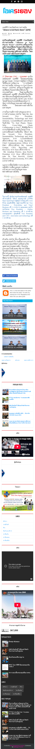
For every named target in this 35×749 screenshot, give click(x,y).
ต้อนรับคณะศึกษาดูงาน (16, 657)
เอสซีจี (22, 33)
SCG (9, 34)
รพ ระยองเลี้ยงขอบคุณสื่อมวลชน (19, 672)
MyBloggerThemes (18, 747)
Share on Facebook (11, 275)
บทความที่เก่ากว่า (28, 360)
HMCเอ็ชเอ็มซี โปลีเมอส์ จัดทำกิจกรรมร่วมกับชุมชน (19, 650)
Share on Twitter (10, 281)
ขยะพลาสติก (17, 33)
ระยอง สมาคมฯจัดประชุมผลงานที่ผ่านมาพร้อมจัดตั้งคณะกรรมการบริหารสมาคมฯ (20, 737)
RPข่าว (5, 521)
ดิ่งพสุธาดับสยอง (14, 641)
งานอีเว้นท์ (6, 524)
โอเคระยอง (27, 33)
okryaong (4, 34)
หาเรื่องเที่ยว (6, 540)
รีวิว (4, 527)
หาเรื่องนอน (6, 537)
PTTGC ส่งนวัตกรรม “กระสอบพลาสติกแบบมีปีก (19, 713)
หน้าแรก (17, 360)
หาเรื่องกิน (6, 534)
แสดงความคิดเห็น (8, 356)
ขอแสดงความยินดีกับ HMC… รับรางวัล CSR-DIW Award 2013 (19, 728)
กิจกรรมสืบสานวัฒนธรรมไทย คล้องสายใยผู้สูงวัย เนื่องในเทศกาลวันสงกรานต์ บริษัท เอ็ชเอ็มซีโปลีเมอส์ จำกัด (20, 391)
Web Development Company (17, 745)
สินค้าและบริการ (7, 531)
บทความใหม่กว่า (6, 360)
